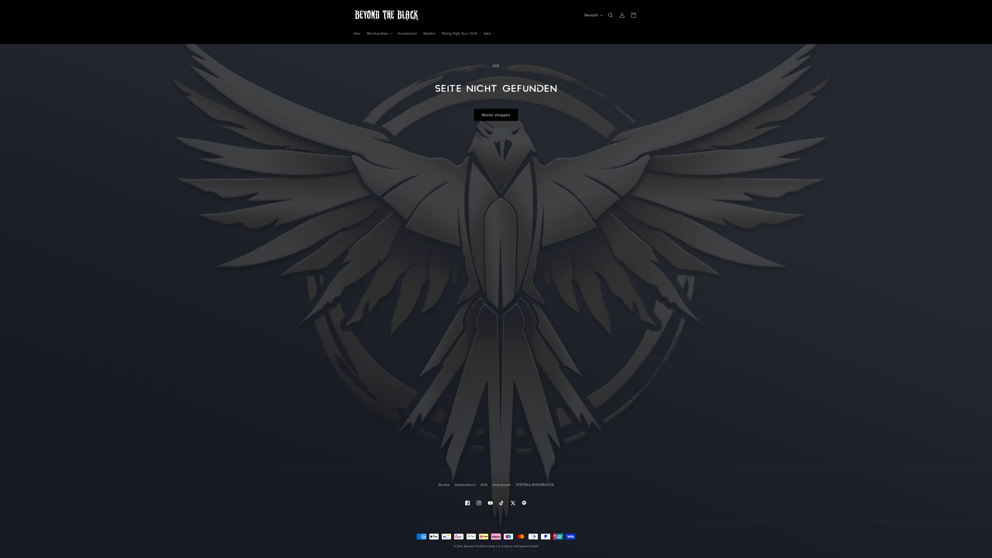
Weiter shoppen (496, 114)
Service (444, 484)
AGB (484, 484)
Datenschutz (465, 484)
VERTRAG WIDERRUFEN (535, 484)
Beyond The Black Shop (479, 546)
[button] (379, 33)
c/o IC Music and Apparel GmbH (517, 546)
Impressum (501, 484)
